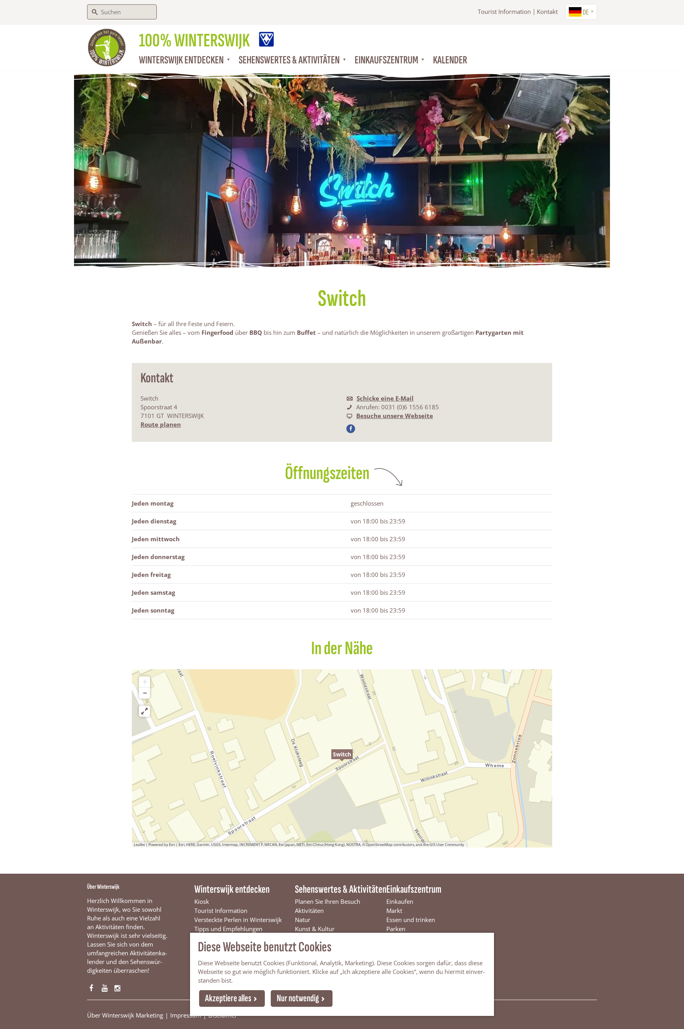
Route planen (161, 424)
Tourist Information (504, 11)
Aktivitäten (309, 910)
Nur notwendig (298, 998)
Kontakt (547, 11)
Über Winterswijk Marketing (125, 1015)
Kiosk (201, 901)
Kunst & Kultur (314, 929)
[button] (342, 758)
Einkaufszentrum (413, 889)
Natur (302, 920)
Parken (395, 929)
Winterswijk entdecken (232, 889)
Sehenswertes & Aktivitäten (340, 889)
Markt (394, 910)
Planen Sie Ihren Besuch (327, 901)
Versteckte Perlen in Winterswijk (238, 920)
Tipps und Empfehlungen (228, 929)
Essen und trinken (410, 920)
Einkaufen (399, 901)
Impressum (185, 1015)
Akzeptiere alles (228, 998)
